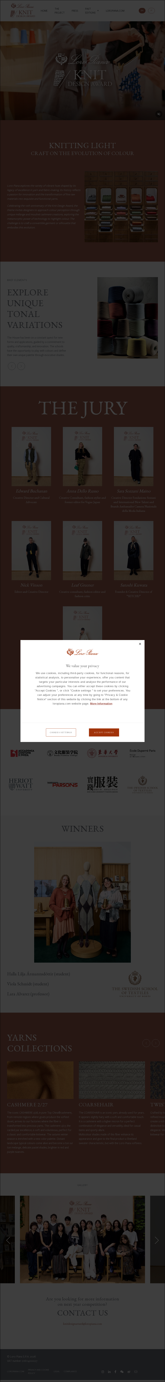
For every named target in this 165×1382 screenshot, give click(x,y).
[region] (82, 691)
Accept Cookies (104, 732)
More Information (101, 703)
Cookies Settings (61, 732)
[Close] (140, 643)
